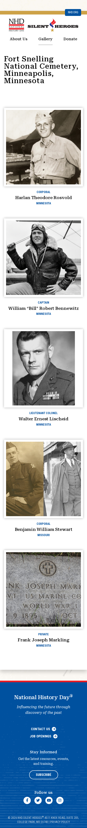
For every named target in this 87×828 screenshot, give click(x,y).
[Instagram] (60, 800)
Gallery (45, 39)
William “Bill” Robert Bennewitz (43, 308)
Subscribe (43, 775)
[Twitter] (38, 800)
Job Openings (40, 736)
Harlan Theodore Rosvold (43, 197)
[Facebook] (27, 800)
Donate (70, 39)
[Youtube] (49, 800)
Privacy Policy (60, 822)
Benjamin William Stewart (43, 529)
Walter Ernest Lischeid (43, 418)
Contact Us (40, 729)
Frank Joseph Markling (43, 639)
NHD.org (73, 12)
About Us (19, 39)
